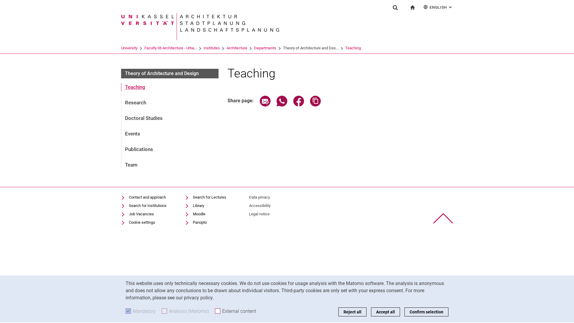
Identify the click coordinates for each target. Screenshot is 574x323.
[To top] (443, 218)
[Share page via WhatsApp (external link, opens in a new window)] (282, 105)
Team (131, 165)
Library (198, 205)
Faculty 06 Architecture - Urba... (170, 48)
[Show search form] (395, 7)
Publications (139, 149)
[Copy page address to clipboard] (315, 105)
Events (132, 134)
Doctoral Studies (144, 118)
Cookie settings (142, 222)
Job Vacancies (141, 214)
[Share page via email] (265, 105)
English (441, 7)
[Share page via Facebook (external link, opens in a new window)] (298, 105)
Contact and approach (147, 197)
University (129, 48)
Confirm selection (426, 312)
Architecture (237, 48)
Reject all (352, 312)
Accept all (385, 312)
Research (135, 103)
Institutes (212, 48)
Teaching (353, 48)
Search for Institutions (148, 205)
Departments (265, 48)
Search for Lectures (209, 197)
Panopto (200, 222)
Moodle (199, 214)
